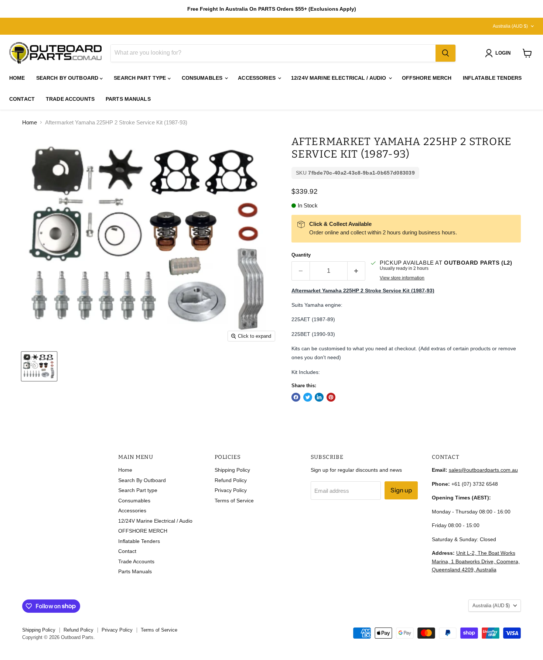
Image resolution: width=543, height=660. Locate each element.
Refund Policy (231, 480)
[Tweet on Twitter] (307, 397)
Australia (510, 26)
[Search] (445, 53)
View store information (402, 278)
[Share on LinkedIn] (319, 397)
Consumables (203, 78)
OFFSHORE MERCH (427, 78)
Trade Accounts (70, 99)
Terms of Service (234, 500)
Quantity (301, 255)
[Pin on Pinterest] (331, 397)
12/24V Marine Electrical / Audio (339, 78)
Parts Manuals (128, 99)
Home (17, 78)
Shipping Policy (232, 470)
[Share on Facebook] (295, 397)
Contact (22, 99)
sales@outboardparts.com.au (483, 470)
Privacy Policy (231, 490)
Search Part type (140, 78)
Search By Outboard (68, 78)
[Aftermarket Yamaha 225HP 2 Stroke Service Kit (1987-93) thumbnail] (39, 366)
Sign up (401, 490)
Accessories (257, 78)
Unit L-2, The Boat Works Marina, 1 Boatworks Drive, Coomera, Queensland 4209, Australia (476, 561)
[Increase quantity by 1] (357, 270)
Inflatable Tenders (492, 78)
